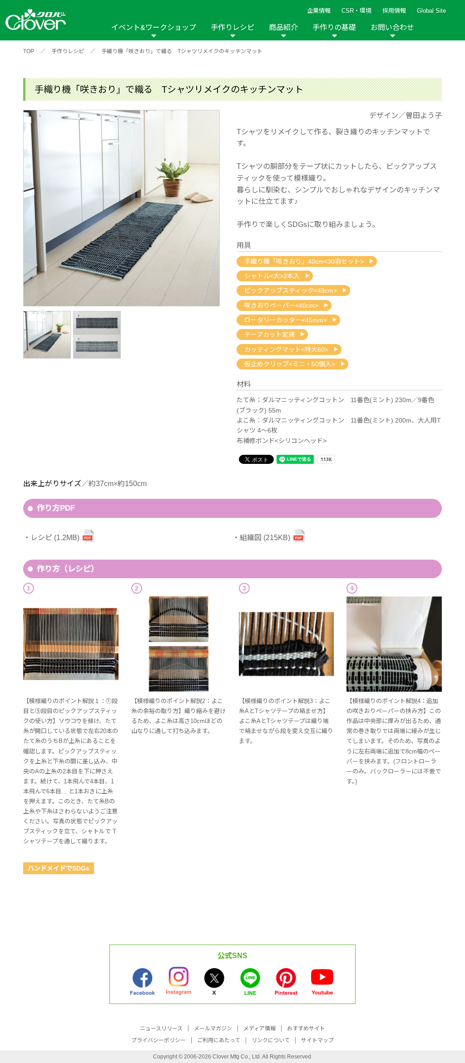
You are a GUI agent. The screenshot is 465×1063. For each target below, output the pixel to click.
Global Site (431, 10)
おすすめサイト (306, 1028)
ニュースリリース (161, 1028)
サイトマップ (317, 1040)
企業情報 (319, 10)
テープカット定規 (269, 334)
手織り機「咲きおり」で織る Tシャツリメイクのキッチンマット (181, 51)
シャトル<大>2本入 (272, 276)
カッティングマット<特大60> (286, 349)
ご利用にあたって (218, 1040)
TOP (28, 51)
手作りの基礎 (334, 27)
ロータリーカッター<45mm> (285, 320)
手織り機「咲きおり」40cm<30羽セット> (304, 261)
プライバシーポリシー (158, 1040)
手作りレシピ (232, 27)
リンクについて (271, 1040)
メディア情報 (259, 1028)
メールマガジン (213, 1028)
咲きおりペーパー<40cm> (281, 305)
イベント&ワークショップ (153, 27)
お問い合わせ (392, 27)
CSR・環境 (356, 10)
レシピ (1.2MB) (54, 537)
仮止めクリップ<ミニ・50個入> (289, 364)
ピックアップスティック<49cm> (290, 290)
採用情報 (394, 10)
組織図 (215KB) (265, 537)
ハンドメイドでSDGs (58, 868)
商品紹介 (283, 27)
